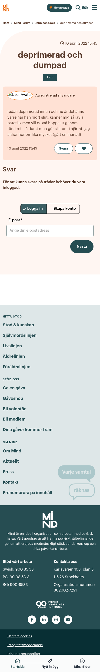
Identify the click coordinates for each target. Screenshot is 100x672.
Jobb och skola (45, 23)
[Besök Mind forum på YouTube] (68, 619)
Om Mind (12, 451)
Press (8, 472)
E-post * (15, 220)
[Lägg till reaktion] (84, 148)
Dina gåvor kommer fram (28, 430)
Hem (6, 23)
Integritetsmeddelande (25, 645)
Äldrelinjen (14, 356)
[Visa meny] (94, 7)
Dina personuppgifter (23, 654)
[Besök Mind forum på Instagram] (56, 619)
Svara (63, 148)
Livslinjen (12, 346)
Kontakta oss (65, 562)
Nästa (82, 246)
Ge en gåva (14, 388)
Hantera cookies (19, 636)
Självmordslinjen (20, 335)
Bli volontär (14, 409)
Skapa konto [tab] (64, 209)
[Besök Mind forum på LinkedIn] (44, 619)
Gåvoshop (13, 398)
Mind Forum (22, 23)
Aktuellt (11, 461)
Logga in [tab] (35, 209)
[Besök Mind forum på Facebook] (32, 619)
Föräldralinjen (16, 367)
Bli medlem (14, 419)
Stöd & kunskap (18, 325)
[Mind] (50, 519)
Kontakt (10, 482)
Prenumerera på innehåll (27, 493)
